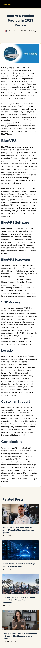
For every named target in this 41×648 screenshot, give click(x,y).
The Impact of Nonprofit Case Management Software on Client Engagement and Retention (20, 636)
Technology (32, 31)
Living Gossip (7, 4)
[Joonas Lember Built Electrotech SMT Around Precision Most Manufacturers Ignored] (20, 514)
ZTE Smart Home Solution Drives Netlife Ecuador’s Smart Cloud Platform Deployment (18, 599)
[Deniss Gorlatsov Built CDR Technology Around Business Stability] (20, 550)
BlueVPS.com (29, 120)
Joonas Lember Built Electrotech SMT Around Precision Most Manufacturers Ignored (18, 530)
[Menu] (38, 4)
